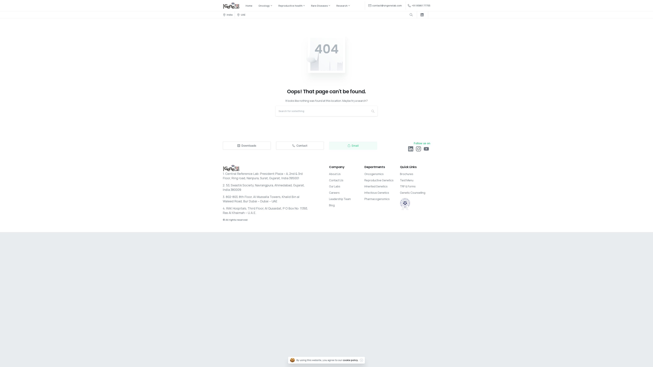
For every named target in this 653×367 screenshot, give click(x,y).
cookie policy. (350, 360)
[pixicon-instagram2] (418, 148)
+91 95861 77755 (421, 5)
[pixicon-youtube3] (426, 148)
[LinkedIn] (422, 14)
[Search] (373, 111)
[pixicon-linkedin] (411, 148)
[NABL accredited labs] (405, 204)
